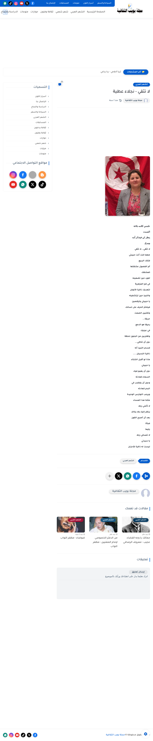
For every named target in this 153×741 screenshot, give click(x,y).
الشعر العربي (78, 12)
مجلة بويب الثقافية (133, 101)
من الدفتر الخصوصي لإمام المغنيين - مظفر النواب (105, 542)
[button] (136, 476)
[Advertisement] (76, 45)
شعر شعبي (62, 12)
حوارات (34, 12)
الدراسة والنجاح (9, 12)
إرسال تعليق (138, 572)
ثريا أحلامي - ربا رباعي (111, 72)
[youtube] (22, 3)
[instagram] (16, 3)
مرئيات (43, 149)
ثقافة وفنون (46, 12)
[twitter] (27, 3)
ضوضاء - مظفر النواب (72, 538)
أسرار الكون (88, 3)
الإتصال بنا (50, 3)
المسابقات (64, 3)
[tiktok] (11, 3)
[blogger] (42, 175)
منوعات (76, 3)
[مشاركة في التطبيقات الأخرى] (109, 476)
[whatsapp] (5, 3)
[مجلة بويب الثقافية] (130, 9)
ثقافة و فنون (40, 128)
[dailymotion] (32, 175)
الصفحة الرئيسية (96, 12)
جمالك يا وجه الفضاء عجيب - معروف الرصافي (136, 540)
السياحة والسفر (104, 3)
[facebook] (33, 3)
